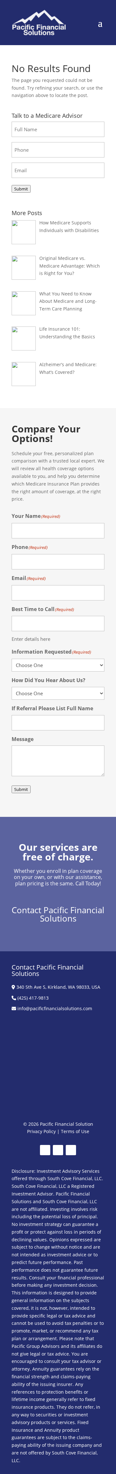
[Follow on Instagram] (71, 1150)
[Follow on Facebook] (45, 1150)
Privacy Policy (41, 1131)
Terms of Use (75, 1131)
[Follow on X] (58, 1150)
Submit (21, 189)
